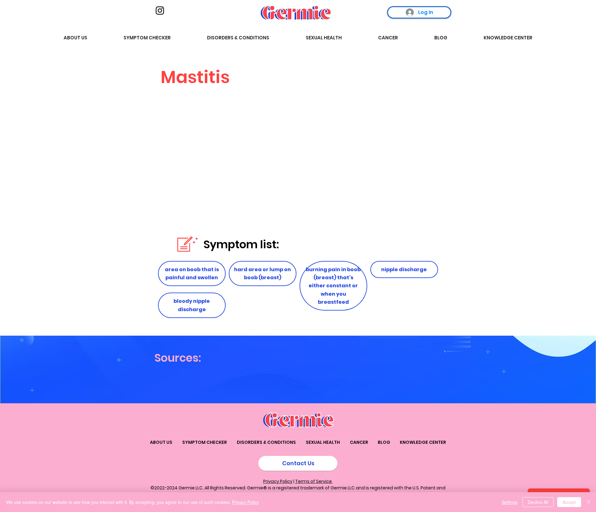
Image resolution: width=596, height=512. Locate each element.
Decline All (538, 502)
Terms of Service (314, 481)
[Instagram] (159, 10)
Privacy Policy (277, 481)
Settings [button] (509, 502)
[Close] (588, 502)
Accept (569, 502)
